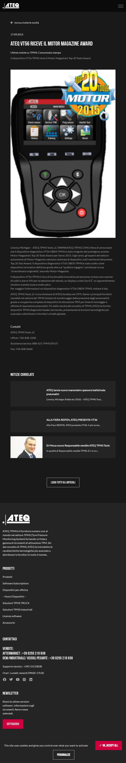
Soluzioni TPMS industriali (17, 609)
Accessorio (9, 622)
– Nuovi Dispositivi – (14, 596)
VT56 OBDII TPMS (81, 288)
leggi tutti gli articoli (63, 482)
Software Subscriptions (16, 583)
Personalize (63, 755)
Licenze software (12, 616)
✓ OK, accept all (108, 745)
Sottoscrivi (13, 724)
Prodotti (7, 576)
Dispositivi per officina (15, 589)
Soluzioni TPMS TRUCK (16, 602)
